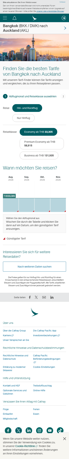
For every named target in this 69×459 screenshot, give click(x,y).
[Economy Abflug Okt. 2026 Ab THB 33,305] (42, 205)
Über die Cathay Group (14, 330)
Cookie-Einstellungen (44, 367)
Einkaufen (8, 413)
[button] (5, 18)
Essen (36, 413)
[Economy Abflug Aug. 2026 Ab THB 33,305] (11, 205)
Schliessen (63, 2)
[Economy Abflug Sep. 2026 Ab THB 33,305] (26, 205)
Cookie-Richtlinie (26, 446)
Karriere (8, 335)
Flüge (6, 409)
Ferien (36, 409)
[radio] (27, 108)
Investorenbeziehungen (46, 335)
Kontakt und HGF (11, 385)
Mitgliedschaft (10, 418)
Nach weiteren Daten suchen (35, 266)
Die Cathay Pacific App (44, 330)
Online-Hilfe (39, 390)
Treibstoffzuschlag (42, 385)
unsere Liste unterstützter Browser (50, 11)
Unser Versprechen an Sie (16, 340)
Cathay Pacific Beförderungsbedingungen (46, 359)
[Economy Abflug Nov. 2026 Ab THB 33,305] (58, 205)
